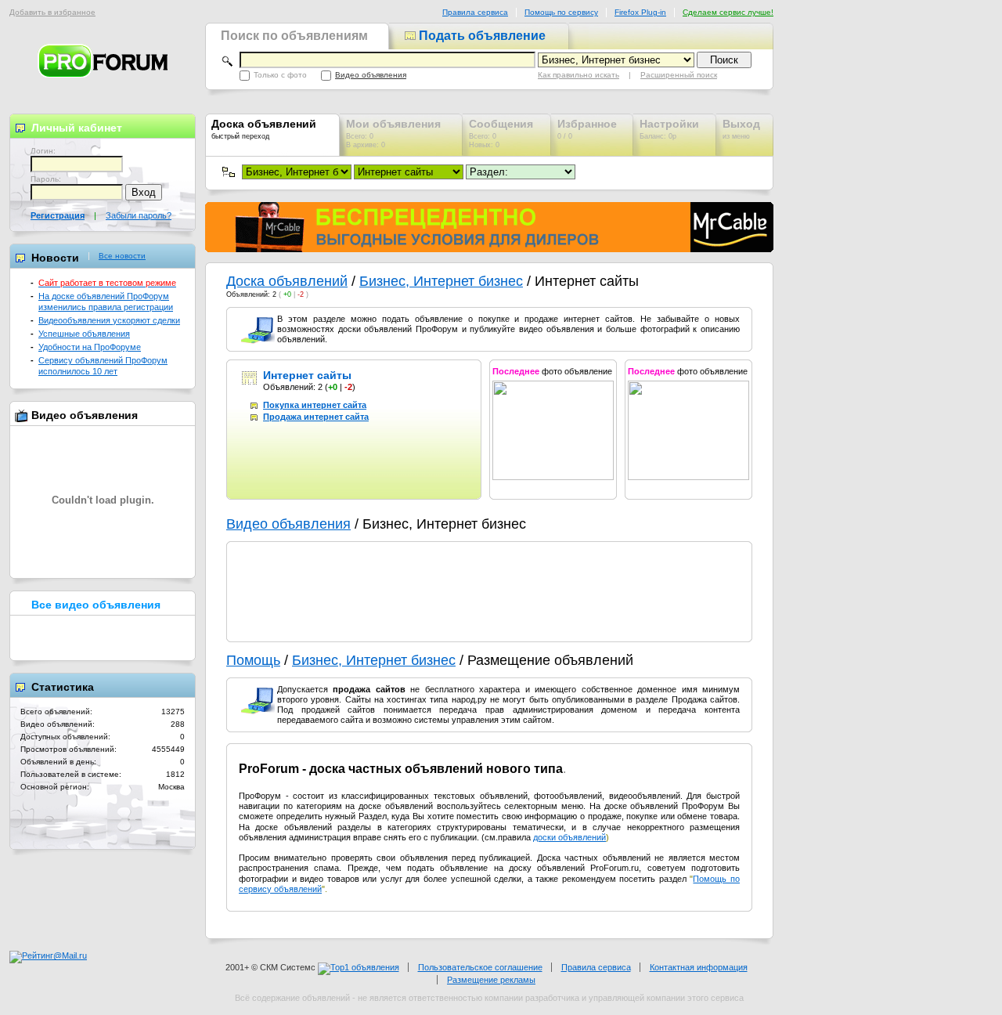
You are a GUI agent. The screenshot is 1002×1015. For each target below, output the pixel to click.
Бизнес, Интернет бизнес (441, 281)
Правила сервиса (475, 12)
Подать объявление (481, 35)
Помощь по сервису (561, 12)
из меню (741, 128)
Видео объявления (370, 74)
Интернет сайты (307, 375)
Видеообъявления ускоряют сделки (109, 320)
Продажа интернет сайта (316, 416)
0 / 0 (587, 128)
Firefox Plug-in (640, 12)
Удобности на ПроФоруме (89, 347)
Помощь (253, 660)
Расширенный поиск (678, 74)
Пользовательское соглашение (480, 967)
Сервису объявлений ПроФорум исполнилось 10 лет (103, 365)
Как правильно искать (578, 74)
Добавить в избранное (52, 12)
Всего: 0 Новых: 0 (501, 133)
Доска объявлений (287, 281)
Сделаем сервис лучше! (728, 12)
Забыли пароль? (138, 215)
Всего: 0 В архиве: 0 (393, 133)
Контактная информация (699, 967)
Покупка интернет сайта (314, 405)
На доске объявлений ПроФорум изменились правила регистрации (105, 301)
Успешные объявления (84, 333)
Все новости (122, 256)
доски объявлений (569, 837)
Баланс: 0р (669, 128)
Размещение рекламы (491, 979)
